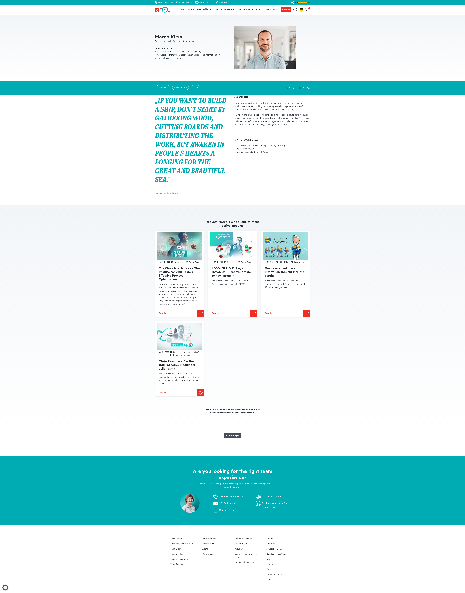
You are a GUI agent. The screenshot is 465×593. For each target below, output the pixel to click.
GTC (268, 559)
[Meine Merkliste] (307, 9)
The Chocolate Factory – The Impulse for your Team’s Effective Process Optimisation (179, 273)
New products (240, 543)
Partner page (208, 554)
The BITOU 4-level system (181, 543)
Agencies (206, 548)
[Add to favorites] (200, 313)
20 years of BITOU (274, 548)
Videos (269, 579)
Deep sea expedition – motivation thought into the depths (284, 271)
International (208, 543)
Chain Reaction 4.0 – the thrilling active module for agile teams (177, 364)
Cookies (270, 569)
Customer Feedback (243, 538)
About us (270, 543)
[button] (5, 587)
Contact (286, 9)
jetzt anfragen (232, 435)
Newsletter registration (277, 554)
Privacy (269, 564)
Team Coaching (177, 564)
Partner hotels (209, 538)
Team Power (176, 538)
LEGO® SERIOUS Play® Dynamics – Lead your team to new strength (231, 271)
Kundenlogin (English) (244, 562)
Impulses (238, 548)
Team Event (175, 548)
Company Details (274, 574)
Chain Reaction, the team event (245, 555)
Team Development (179, 559)
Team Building (176, 554)
